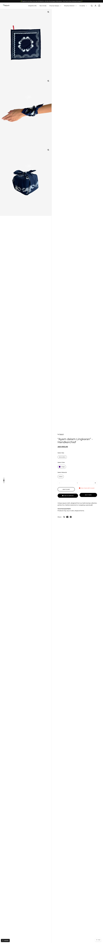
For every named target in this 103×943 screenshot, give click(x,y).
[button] (95, 483)
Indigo (63, 466)
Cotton (61, 476)
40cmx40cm (62, 457)
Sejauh (61, 434)
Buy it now (88, 494)
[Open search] (92, 6)
